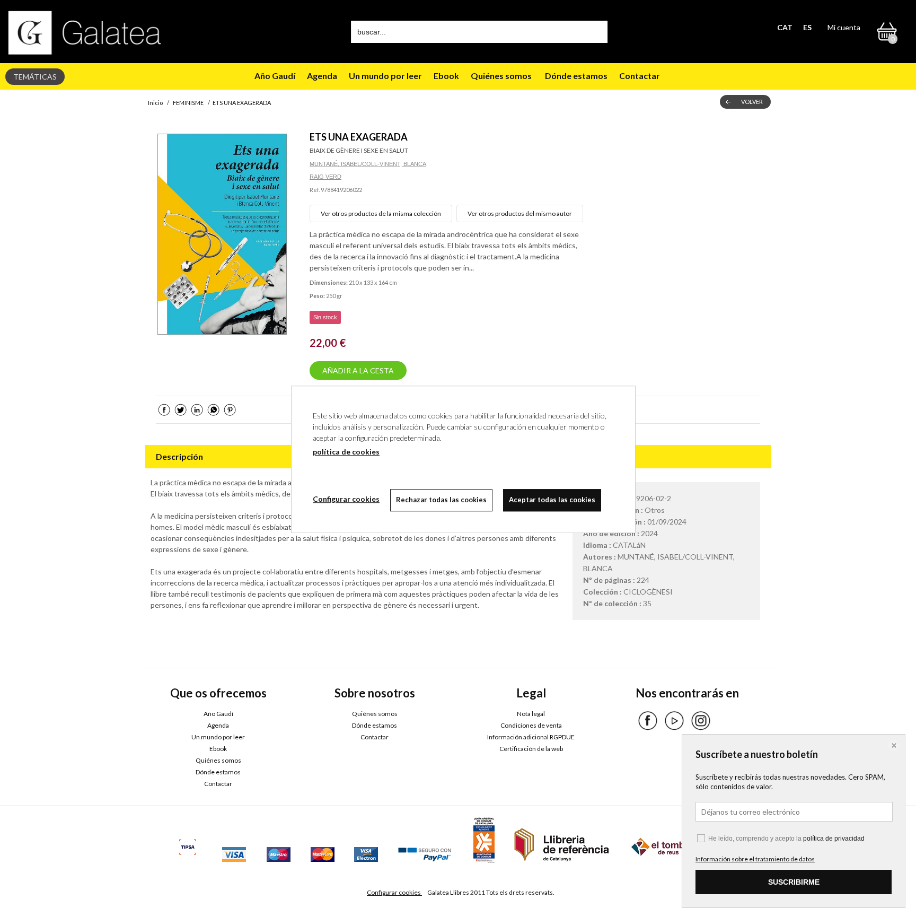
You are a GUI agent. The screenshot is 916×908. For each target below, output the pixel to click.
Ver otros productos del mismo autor (520, 213)
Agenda (322, 76)
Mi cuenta (843, 27)
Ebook (446, 76)
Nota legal (531, 714)
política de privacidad (834, 838)
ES (807, 27)
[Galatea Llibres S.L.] (84, 32)
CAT (784, 27)
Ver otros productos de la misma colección (381, 213)
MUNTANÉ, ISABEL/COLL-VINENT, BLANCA (368, 164)
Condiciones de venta (531, 725)
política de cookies (346, 451)
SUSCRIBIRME (794, 882)
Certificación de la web (531, 749)
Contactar (640, 76)
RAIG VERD (325, 176)
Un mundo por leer (385, 76)
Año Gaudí (274, 76)
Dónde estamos (575, 76)
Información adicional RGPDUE (531, 737)
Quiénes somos (501, 76)
